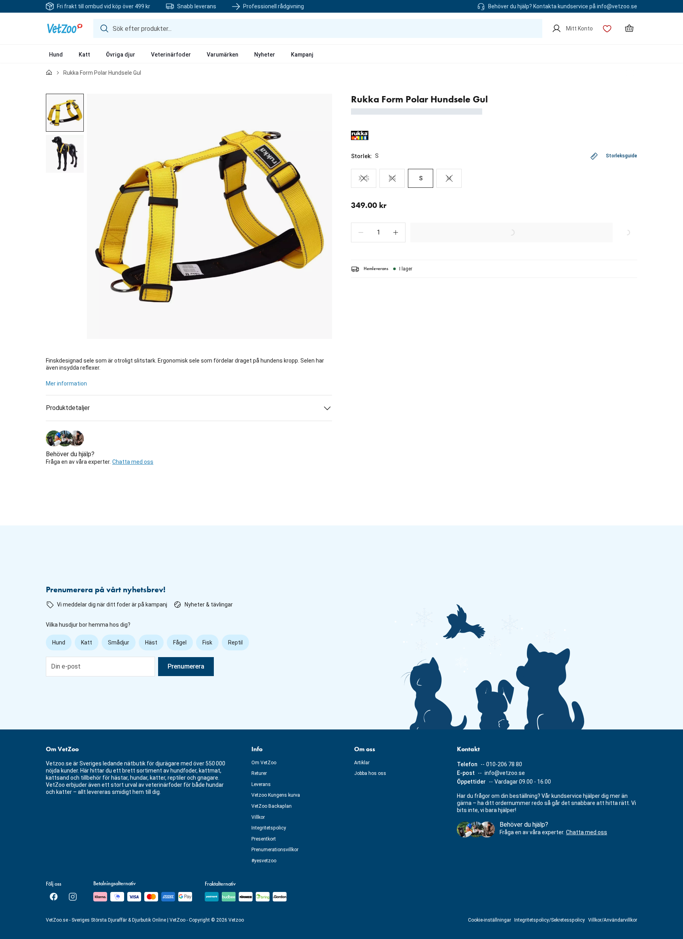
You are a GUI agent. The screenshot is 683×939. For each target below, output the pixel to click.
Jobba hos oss (370, 773)
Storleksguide (621, 156)
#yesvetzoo (263, 860)
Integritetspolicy (268, 828)
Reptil (235, 642)
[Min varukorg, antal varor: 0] (629, 28)
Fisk (207, 642)
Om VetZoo (263, 762)
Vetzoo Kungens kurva (275, 795)
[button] (360, 232)
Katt (84, 54)
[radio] (363, 178)
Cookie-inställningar (489, 920)
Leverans (261, 784)
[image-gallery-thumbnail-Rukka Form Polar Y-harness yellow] (64, 112)
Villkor (258, 817)
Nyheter (264, 54)
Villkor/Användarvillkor (612, 920)
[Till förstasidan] (49, 72)
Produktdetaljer (68, 408)
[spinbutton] (378, 232)
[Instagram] (73, 896)
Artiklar (362, 762)
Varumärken (222, 54)
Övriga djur (120, 54)
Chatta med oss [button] (132, 462)
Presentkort (263, 839)
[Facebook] (54, 896)
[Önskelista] (607, 28)
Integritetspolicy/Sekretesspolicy (549, 920)
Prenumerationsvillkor (274, 849)
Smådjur (118, 642)
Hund (56, 54)
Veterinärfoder (171, 54)
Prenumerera (186, 666)
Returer (259, 773)
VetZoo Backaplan (271, 806)
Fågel (180, 642)
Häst (151, 642)
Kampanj (302, 54)
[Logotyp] (65, 28)
